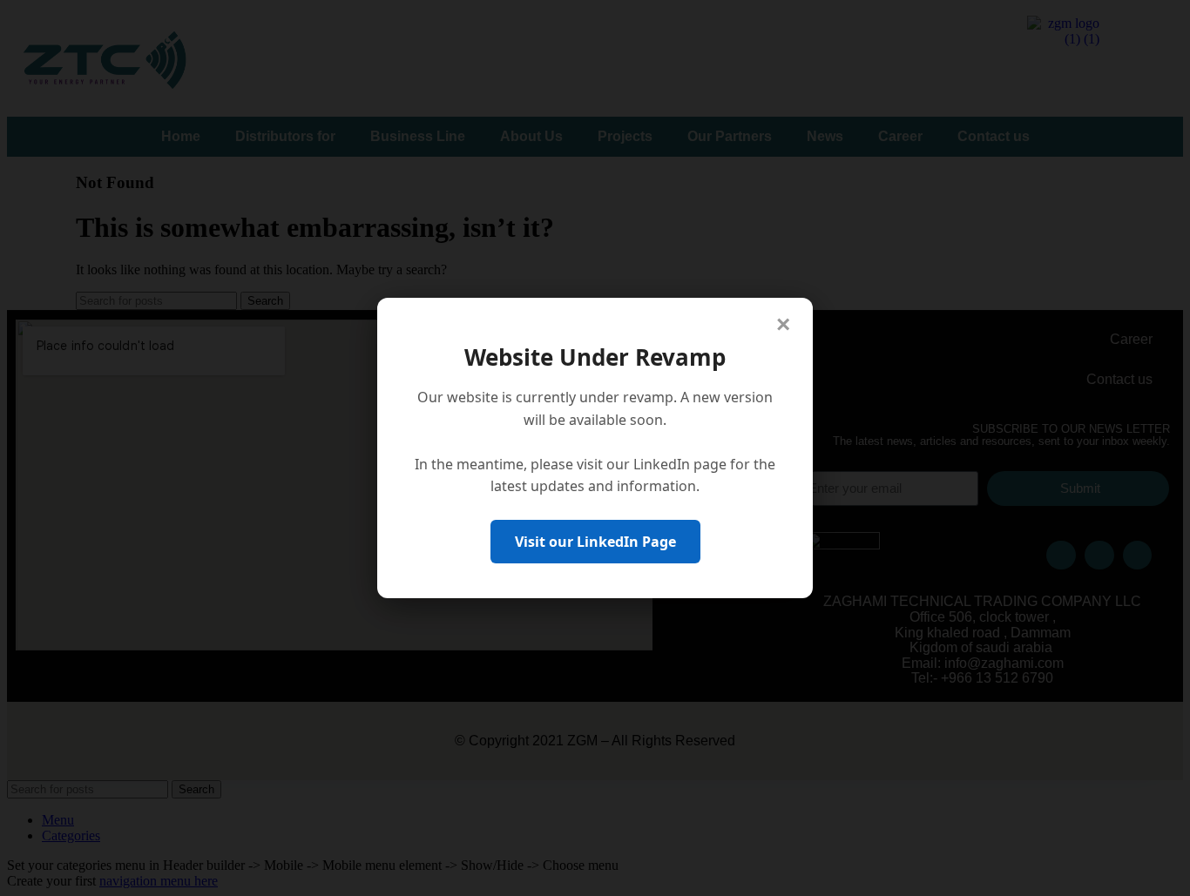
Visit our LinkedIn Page (595, 541)
